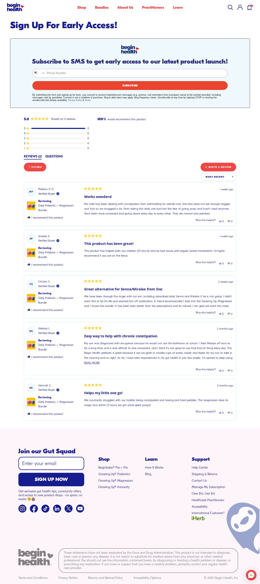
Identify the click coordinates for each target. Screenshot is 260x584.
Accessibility (199, 507)
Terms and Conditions (33, 578)
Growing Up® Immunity (113, 487)
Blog (148, 474)
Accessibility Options (147, 578)
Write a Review (222, 168)
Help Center (200, 467)
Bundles (102, 7)
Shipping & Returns (204, 474)
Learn (178, 7)
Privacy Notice (67, 578)
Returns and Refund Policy (105, 578)
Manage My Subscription (208, 487)
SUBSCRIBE (130, 85)
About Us (125, 7)
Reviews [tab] (33, 157)
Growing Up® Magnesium (115, 481)
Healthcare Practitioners (208, 500)
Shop (81, 7)
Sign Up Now (51, 479)
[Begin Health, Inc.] (15, 10)
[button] (230, 7)
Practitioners (153, 7)
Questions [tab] (54, 157)
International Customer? (208, 513)
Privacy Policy (75, 100)
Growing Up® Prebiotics (114, 474)
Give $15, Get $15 (203, 493)
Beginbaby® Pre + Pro (113, 467)
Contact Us (199, 481)
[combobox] (39, 73)
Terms (88, 100)
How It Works (154, 467)
